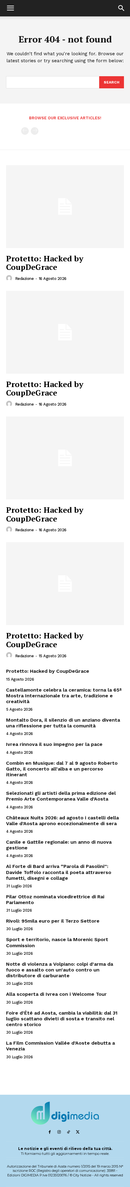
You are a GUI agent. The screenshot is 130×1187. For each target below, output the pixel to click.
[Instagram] (59, 1132)
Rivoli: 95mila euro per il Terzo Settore (52, 921)
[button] (10, 8)
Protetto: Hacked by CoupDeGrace (44, 262)
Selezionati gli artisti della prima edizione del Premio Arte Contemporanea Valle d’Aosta (61, 796)
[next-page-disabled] (34, 131)
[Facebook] (50, 1132)
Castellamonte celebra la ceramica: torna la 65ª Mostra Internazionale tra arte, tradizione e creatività (64, 695)
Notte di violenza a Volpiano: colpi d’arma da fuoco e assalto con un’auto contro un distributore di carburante (59, 969)
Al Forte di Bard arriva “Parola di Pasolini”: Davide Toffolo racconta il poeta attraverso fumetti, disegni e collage (58, 872)
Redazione (24, 278)
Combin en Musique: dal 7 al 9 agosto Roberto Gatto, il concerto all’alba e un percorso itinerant (62, 768)
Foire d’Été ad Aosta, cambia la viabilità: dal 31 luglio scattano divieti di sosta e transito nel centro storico (62, 1018)
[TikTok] (68, 1132)
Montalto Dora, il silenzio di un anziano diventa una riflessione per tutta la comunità (63, 723)
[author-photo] (10, 278)
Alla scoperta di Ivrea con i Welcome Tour (56, 994)
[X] (78, 1132)
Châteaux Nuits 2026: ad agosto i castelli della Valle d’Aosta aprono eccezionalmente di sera (62, 820)
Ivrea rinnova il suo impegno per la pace (54, 744)
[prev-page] (25, 131)
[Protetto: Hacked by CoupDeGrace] (65, 206)
